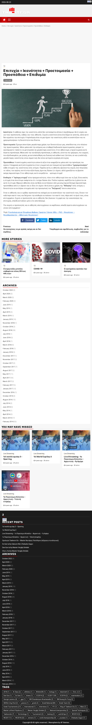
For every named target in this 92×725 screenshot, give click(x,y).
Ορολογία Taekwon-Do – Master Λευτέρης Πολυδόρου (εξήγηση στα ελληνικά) (30, 540)
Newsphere (53, 722)
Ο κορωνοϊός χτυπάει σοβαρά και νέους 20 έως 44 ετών (14, 271)
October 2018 (8, 327)
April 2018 (6, 341)
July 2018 (6, 334)
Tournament (38, 714)
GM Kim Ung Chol (10, 703)
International (30, 707)
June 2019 (6, 305)
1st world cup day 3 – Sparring (13, 526)
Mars (83, 707)
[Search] (88, 20)
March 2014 (7, 418)
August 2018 (7, 330)
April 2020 (6, 294)
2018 (6, 692)
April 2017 (6, 378)
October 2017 (8, 363)
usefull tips (63, 714)
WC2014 (76, 714)
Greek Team (64, 703)
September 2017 (9, 367)
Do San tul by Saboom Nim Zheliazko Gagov (17, 544)
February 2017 (8, 385)
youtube (63, 718)
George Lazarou (10, 699)
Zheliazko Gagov (78, 718)
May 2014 (6, 411)
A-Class (17, 692)
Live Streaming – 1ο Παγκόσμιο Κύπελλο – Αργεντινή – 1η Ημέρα (74, 459)
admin (17, 277)
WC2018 (19, 718)
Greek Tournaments (12, 707)
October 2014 (8, 396)
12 (4, 66)
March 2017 (7, 381)
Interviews (44, 707)
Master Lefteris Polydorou (13, 710)
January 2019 (8, 319)
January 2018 (8, 352)
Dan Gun (7, 695)
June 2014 (6, 407)
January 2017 (8, 389)
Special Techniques (80, 710)
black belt (64, 692)
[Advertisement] (46, 46)
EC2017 (52, 695)
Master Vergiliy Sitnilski (37, 710)
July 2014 (6, 403)
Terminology (23, 714)
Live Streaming (8, 453)
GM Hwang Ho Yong (65, 699)
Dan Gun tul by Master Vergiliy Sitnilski (15, 547)
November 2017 (8, 359)
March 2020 (7, 297)
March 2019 (7, 316)
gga (23, 699)
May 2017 (6, 374)
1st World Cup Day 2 (43, 457)
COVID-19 (38, 269)
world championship (47, 718)
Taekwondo (8, 714)
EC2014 (40, 695)
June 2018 (6, 338)
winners (32, 718)
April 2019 (6, 312)
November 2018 (8, 323)
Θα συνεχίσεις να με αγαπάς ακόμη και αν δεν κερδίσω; (22, 229)
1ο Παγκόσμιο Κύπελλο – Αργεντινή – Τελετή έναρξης (14, 499)
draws (29, 695)
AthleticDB (41, 692)
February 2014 (8, 422)
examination (76, 695)
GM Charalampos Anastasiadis (41, 699)
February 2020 (8, 301)
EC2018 (64, 695)
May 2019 (6, 308)
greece (25, 703)
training (51, 714)
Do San (19, 695)
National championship (59, 710)
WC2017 (7, 718)
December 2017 (8, 356)
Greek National (49, 703)
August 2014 (7, 400)
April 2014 (6, 414)
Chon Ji (76, 692)
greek (35, 703)
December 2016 (8, 392)
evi (16, 84)
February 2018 (8, 349)
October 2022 (8, 290)
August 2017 (7, 370)
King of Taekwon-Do (68, 707)
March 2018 (7, 345)
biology (53, 692)
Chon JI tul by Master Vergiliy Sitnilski (15, 551)
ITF (54, 707)
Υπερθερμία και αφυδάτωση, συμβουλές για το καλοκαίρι (69, 229)
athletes (28, 692)
